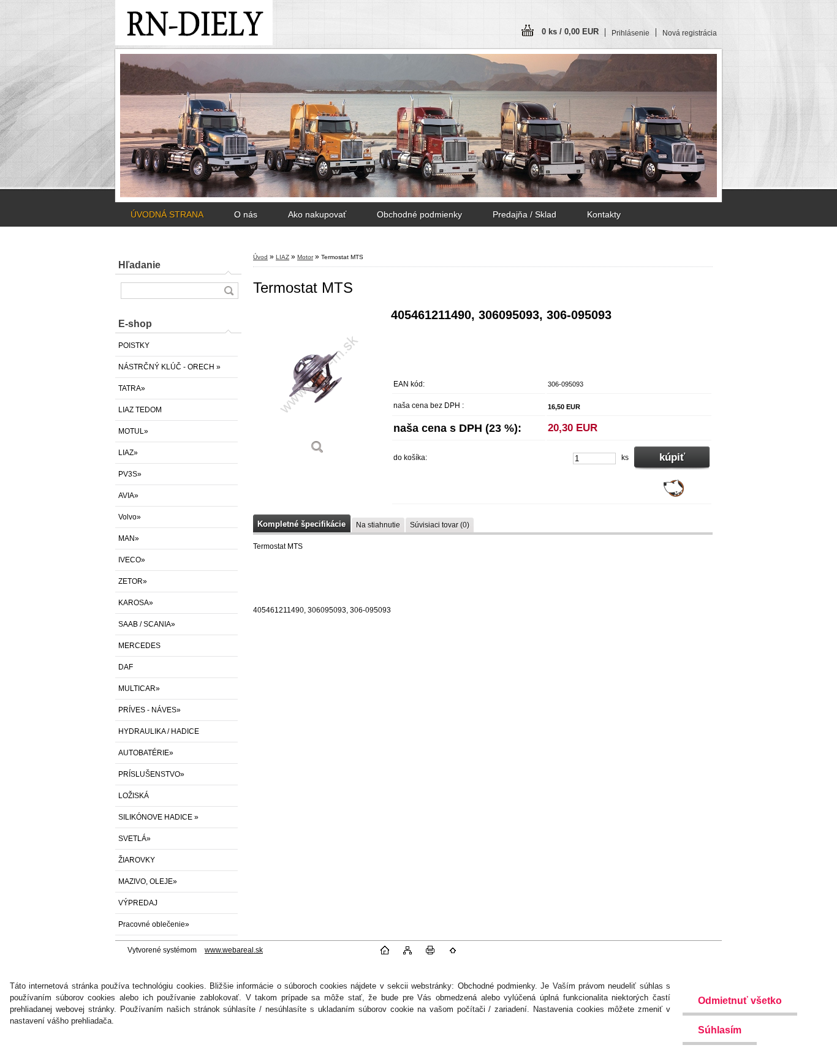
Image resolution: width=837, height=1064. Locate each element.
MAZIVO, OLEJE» (147, 881)
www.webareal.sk (234, 950)
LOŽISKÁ (133, 795)
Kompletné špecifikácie (301, 524)
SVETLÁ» (134, 838)
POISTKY (134, 345)
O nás (245, 214)
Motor (305, 257)
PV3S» (130, 474)
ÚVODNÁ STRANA (167, 214)
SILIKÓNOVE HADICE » (158, 817)
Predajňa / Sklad (524, 214)
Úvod (260, 257)
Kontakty (604, 214)
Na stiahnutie (378, 525)
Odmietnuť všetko (740, 1000)
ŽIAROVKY (136, 860)
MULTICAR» (139, 688)
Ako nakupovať (317, 214)
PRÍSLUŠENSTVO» (151, 774)
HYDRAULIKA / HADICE (158, 731)
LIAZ (282, 257)
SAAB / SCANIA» (146, 624)
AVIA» (128, 495)
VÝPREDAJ (137, 903)
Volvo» (129, 517)
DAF (125, 667)
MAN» (128, 538)
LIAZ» (128, 452)
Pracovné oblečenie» (153, 924)
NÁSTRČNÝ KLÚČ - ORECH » (169, 367)
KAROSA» (135, 602)
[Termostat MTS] (317, 385)
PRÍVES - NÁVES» (149, 710)
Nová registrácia (689, 33)
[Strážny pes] (674, 494)
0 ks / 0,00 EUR (570, 31)
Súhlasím (719, 1030)
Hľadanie (139, 265)
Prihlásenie (631, 33)
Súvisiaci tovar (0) (439, 525)
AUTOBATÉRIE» (145, 753)
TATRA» (131, 388)
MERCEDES (139, 645)
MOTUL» (133, 431)
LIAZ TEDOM (140, 410)
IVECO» (131, 560)
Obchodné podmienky (419, 214)
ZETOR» (132, 581)
